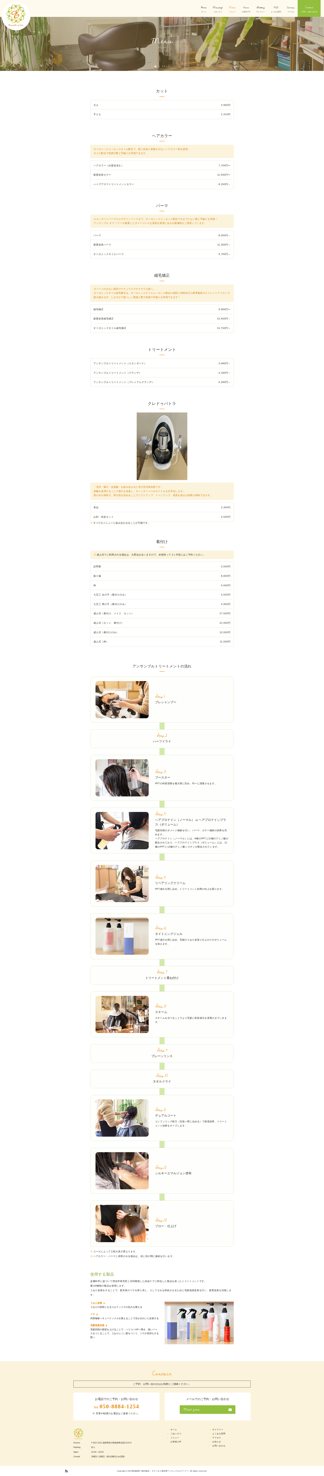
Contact (309, 7)
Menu (232, 7)
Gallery (260, 7)
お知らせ (216, 1442)
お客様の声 (175, 1442)
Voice (246, 7)
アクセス (216, 1437)
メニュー (174, 1437)
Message (218, 7)
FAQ (276, 7)
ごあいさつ (175, 1433)
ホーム (173, 1429)
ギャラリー (217, 1429)
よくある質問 (218, 1433)
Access (291, 7)
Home (204, 7)
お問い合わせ (218, 1446)
